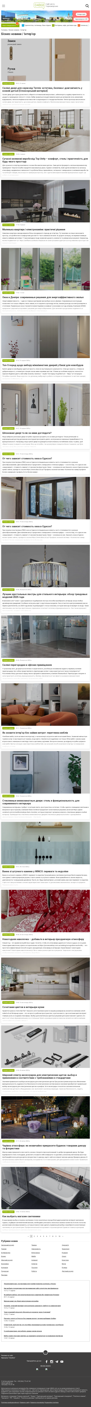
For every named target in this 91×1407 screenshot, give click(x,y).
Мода (64, 1264)
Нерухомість (36, 1249)
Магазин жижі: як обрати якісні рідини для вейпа (21, 1301)
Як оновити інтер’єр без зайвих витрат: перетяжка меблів (35, 732)
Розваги (65, 1253)
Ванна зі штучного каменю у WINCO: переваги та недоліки (35, 871)
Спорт (64, 1256)
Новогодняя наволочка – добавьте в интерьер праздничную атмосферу (43, 939)
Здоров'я (65, 1245)
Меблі (34, 1256)
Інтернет (35, 1260)
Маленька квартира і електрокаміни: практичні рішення (33, 229)
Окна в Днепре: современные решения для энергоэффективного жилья (43, 297)
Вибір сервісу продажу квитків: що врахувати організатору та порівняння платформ (33, 1336)
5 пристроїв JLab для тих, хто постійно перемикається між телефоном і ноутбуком (34, 1325)
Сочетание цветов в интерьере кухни (23, 1007)
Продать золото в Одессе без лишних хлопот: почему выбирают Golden (30, 1318)
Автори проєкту (45, 1366)
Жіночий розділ (7, 1260)
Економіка (5, 1264)
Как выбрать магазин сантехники (21, 1216)
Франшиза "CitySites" (8, 1358)
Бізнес (3, 1256)
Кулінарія (4, 1267)
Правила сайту (25, 1402)
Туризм (3, 1249)
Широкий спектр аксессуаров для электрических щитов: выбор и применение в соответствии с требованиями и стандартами (39, 1076)
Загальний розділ (7, 1245)
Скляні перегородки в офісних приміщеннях (27, 665)
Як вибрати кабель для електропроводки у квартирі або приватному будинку (31, 1295)
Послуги (34, 1267)
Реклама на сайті (7, 1355)
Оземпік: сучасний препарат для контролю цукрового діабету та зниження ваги (32, 1306)
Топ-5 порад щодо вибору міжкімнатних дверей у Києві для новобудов (42, 365)
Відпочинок (36, 1253)
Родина (64, 1267)
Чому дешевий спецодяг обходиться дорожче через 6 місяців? (27, 1312)
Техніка (34, 1245)
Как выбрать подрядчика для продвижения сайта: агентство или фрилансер (31, 1288)
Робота (34, 1271)
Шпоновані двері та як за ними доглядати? (27, 433)
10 (59, 1236)
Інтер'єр (34, 1264)
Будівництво (5, 1253)
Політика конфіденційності (10, 1402)
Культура (65, 1260)
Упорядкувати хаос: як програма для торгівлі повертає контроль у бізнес (30, 1284)
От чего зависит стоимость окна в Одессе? (27, 458)
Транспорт (65, 1249)
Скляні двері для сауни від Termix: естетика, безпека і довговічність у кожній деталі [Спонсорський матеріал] (42, 89)
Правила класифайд (37, 1402)
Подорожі (5, 1271)
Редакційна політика (52, 1402)
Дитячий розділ (67, 1271)
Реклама (4, 1275)
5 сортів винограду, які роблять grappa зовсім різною (23, 1331)
